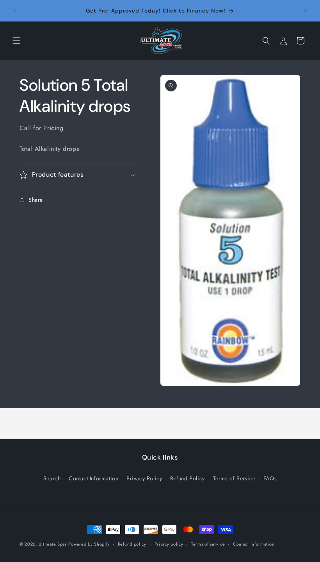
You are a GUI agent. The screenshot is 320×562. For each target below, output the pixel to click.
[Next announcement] (304, 11)
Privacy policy (169, 544)
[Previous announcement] (15, 11)
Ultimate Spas (53, 544)
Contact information (253, 544)
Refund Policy (187, 478)
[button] (16, 40)
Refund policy (132, 544)
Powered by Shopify (89, 544)
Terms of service (208, 544)
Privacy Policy (144, 478)
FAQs (270, 478)
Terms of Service (234, 478)
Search (52, 478)
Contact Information (93, 478)
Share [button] (35, 200)
